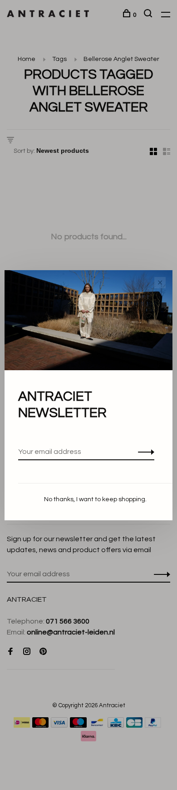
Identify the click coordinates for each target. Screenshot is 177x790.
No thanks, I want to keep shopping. (95, 499)
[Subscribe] (143, 452)
